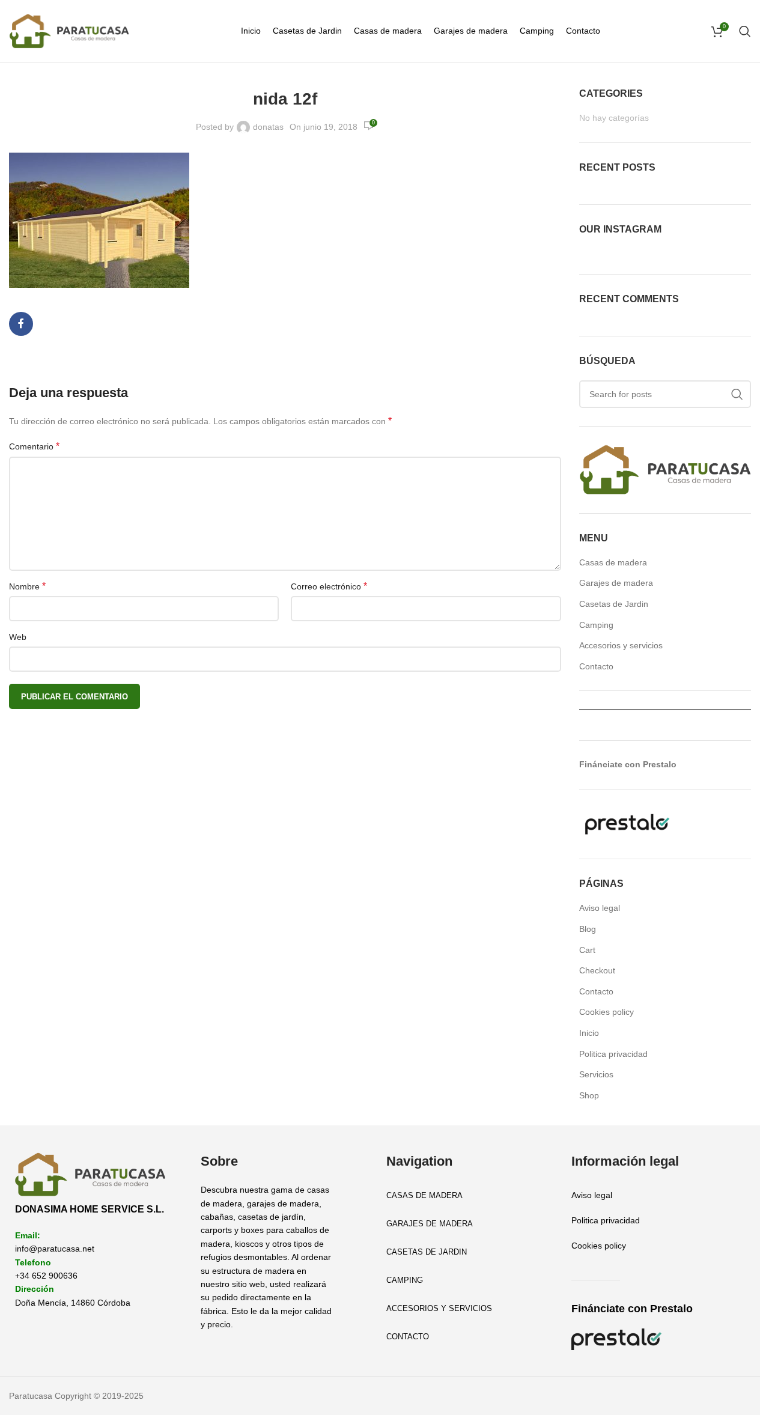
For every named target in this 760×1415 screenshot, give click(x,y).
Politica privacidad (613, 1054)
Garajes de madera (616, 583)
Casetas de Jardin (613, 604)
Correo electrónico (329, 586)
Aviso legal (599, 908)
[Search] (745, 31)
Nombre (27, 586)
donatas (268, 127)
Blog (587, 929)
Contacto (596, 666)
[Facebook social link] (21, 324)
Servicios (596, 1074)
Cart (587, 950)
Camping (596, 625)
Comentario (34, 446)
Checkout (597, 970)
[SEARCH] (737, 394)
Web (17, 637)
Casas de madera (613, 562)
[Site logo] (69, 30)
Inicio (589, 1033)
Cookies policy (606, 1012)
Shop (589, 1095)
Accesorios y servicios (621, 645)
